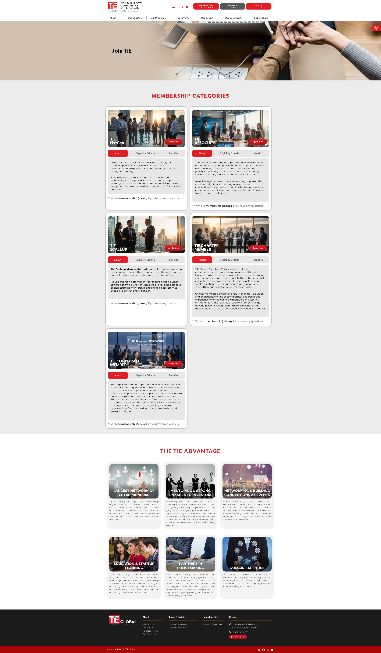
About (113, 18)
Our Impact (207, 18)
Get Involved (261, 18)
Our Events (183, 18)
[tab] (118, 153)
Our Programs (158, 18)
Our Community (233, 18)
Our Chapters (135, 18)
